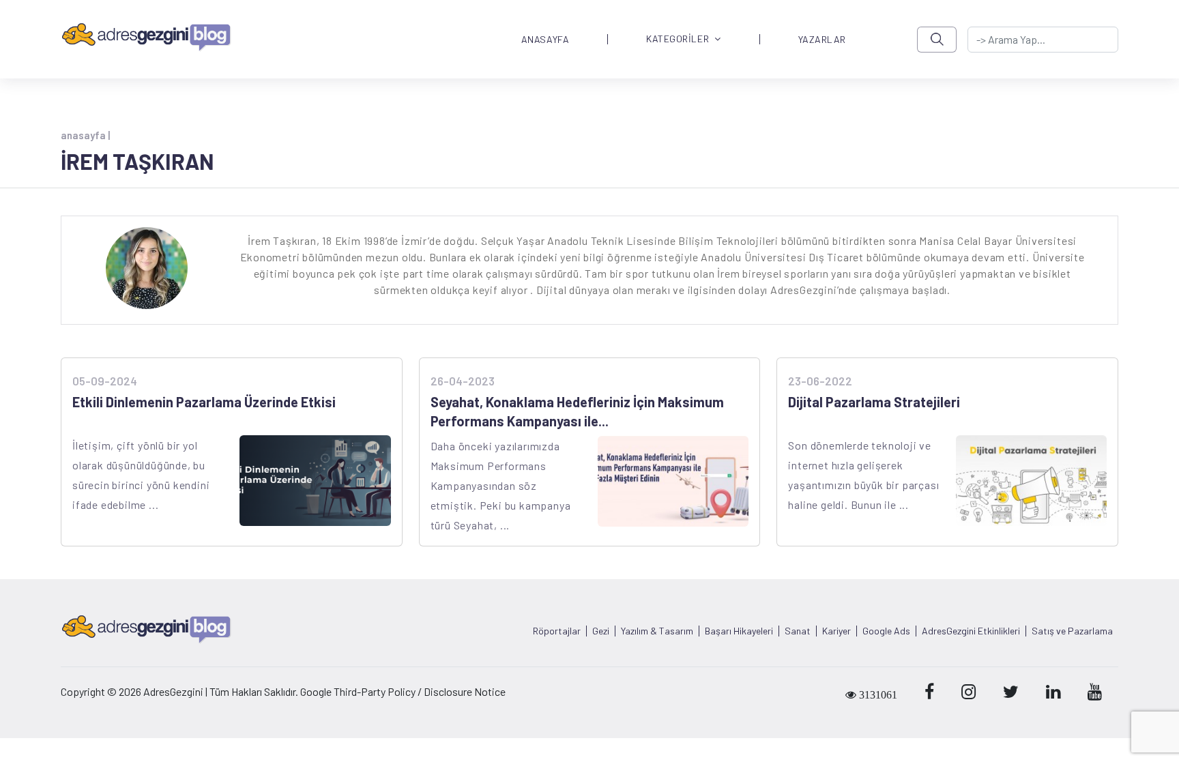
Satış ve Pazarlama (1072, 631)
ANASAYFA (545, 39)
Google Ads (886, 631)
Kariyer (836, 631)
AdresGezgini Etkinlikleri (971, 631)
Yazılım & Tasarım (657, 631)
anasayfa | (85, 135)
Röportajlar (557, 631)
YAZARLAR (822, 39)
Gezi (600, 631)
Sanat (798, 631)
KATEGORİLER (677, 39)
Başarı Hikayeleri (739, 631)
